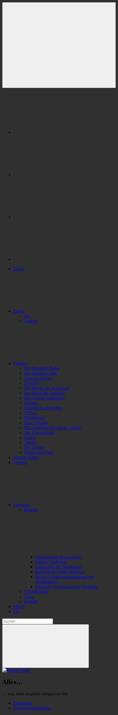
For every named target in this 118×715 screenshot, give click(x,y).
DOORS (32, 383)
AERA (30, 412)
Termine (20, 462)
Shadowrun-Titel (38, 452)
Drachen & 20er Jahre (43, 408)
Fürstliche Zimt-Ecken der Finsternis (66, 586)
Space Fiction (36, 422)
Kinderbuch (34, 417)
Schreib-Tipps (36, 591)
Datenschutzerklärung (32, 708)
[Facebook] (54, 132)
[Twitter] (54, 217)
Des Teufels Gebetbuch (44, 398)
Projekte (20, 363)
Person (19, 311)
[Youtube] (54, 259)
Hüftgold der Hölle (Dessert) (60, 571)
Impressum (22, 703)
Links (29, 596)
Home (18, 268)
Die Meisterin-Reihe (41, 368)
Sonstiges (21, 504)
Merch (18, 606)
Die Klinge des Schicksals (46, 388)
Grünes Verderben (51, 562)
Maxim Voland (26, 457)
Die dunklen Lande (41, 373)
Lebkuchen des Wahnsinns (58, 567)
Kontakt (31, 601)
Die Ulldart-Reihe (39, 432)
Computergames (38, 378)
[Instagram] (54, 174)
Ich (27, 316)
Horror (30, 437)
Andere (30, 321)
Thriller (30, 442)
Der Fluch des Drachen (44, 393)
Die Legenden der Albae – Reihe (52, 427)
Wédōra (31, 403)
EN (16, 611)
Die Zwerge (34, 447)
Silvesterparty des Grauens (58, 557)
